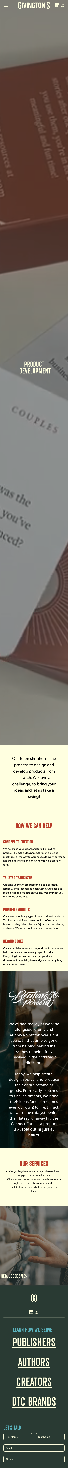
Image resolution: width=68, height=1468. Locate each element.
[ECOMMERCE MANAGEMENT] (34, 1208)
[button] (9, 5)
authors (34, 1359)
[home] (34, 5)
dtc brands (34, 1399)
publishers (34, 1340)
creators (34, 1379)
